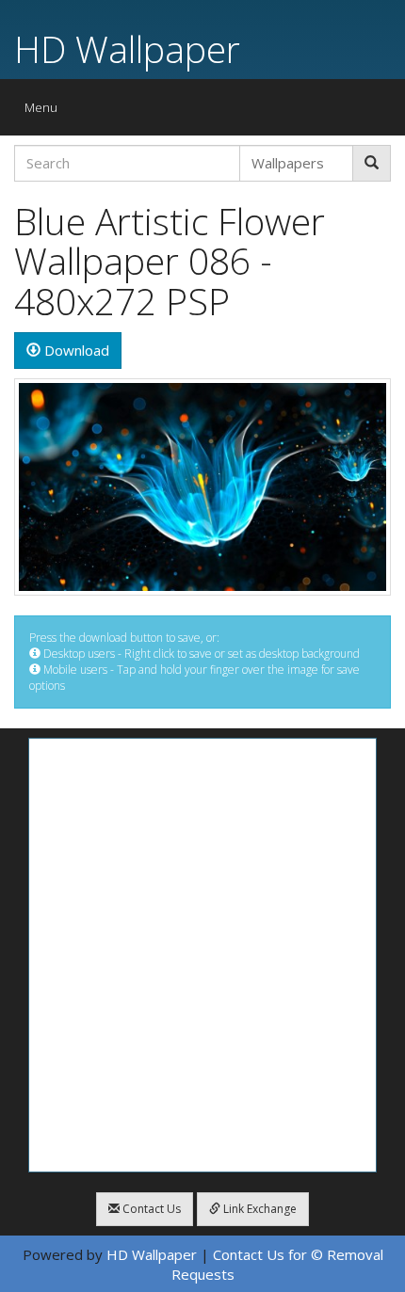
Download (74, 350)
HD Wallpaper (127, 48)
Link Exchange (258, 1209)
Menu (46, 111)
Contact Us (150, 1209)
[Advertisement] (202, 955)
